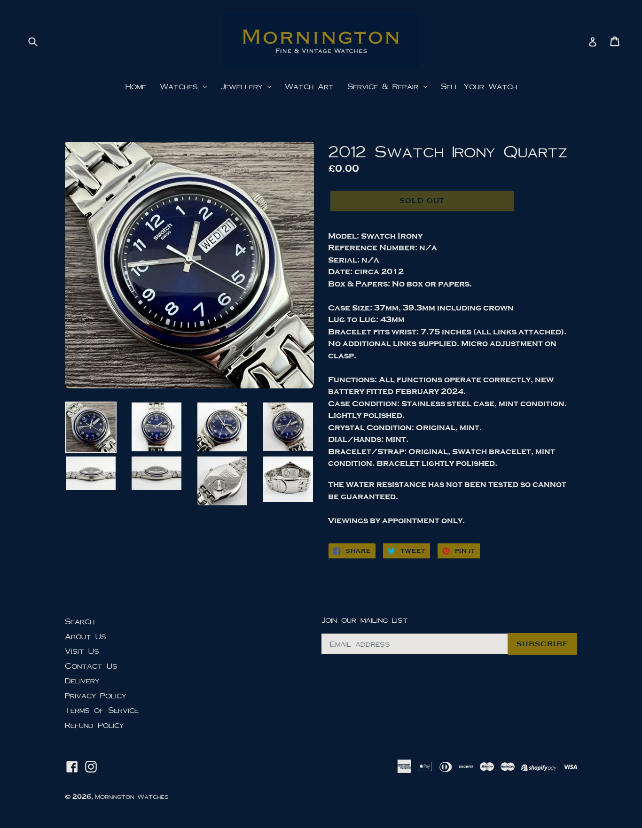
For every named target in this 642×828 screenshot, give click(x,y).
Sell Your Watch (479, 86)
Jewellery (243, 86)
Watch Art (309, 86)
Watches (181, 86)
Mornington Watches (132, 796)
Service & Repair (385, 86)
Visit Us (82, 651)
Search (79, 621)
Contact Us (91, 666)
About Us (85, 636)
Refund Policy (94, 725)
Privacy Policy (95, 695)
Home (135, 86)
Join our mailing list (364, 620)
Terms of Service (102, 710)
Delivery (82, 680)
